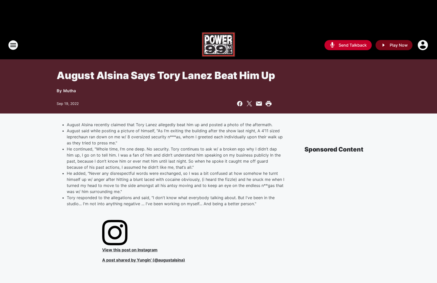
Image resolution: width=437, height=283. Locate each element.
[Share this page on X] (249, 103)
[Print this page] (268, 103)
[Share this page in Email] (259, 103)
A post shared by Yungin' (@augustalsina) (143, 259)
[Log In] (423, 45)
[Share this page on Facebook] (239, 103)
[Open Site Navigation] (13, 45)
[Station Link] (218, 45)
